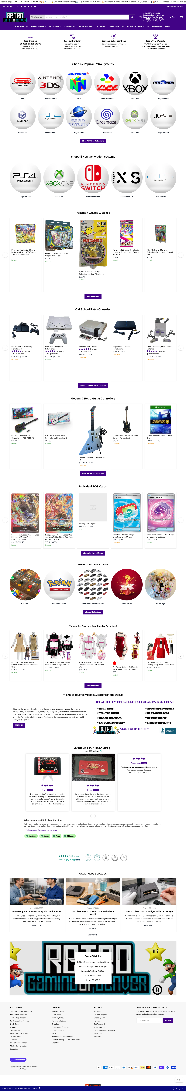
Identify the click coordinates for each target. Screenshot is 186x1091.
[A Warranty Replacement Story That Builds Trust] (37, 895)
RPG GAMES (54, 27)
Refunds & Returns (59, 1024)
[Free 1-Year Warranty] (156, 42)
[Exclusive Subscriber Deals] (114, 42)
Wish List (97, 1040)
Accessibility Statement (61, 1031)
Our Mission (56, 1018)
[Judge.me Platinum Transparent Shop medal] (88, 860)
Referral (97, 1024)
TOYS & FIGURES (85, 27)
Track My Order (100, 1031)
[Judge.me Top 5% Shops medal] (114, 860)
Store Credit (99, 1037)
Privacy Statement (59, 1034)
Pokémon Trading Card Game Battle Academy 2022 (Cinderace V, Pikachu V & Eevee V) (24, 252)
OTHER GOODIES (116, 27)
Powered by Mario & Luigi (18, 1072)
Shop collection (93, 297)
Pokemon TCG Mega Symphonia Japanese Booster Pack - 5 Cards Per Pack (126, 252)
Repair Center (15, 1027)
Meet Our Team (58, 1015)
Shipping (55, 1027)
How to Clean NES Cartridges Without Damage (149, 915)
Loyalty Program (100, 1018)
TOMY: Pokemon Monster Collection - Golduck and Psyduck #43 (160, 252)
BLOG (167, 27)
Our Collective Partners (18, 1046)
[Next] (180, 255)
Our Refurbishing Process (19, 1024)
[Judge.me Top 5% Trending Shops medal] (123, 860)
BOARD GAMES (37, 27)
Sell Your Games (16, 1040)
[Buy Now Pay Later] (72, 42)
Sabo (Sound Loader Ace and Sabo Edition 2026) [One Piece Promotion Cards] (25, 539)
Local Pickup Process (18, 1021)
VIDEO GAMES (21, 27)
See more (92, 938)
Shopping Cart (99, 1021)
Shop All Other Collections (93, 141)
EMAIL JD (19, 729)
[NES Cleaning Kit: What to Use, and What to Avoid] (93, 895)
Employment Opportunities (62, 1040)
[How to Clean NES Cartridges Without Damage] (149, 895)
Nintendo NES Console (88, 348)
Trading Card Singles (87, 526)
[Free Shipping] (30, 42)
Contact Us (14, 1052)
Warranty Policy (58, 1021)
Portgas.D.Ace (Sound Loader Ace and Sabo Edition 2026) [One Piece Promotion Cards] (59, 539)
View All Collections (93, 614)
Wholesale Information (18, 1049)
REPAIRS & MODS (134, 27)
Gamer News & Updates (19, 1037)
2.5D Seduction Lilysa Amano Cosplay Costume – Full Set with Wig (91, 667)
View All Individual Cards (93, 555)
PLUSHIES (101, 27)
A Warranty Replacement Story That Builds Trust (36, 915)
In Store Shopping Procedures (21, 1015)
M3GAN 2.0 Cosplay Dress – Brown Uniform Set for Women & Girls (24, 667)
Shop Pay (77, 46)
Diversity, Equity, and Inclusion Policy (66, 1043)
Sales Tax (13, 1043)
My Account (98, 1015)
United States (174, 6)
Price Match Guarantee (18, 1018)
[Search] (132, 17)
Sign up (167, 1023)
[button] (91, 819)
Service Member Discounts (104, 1034)
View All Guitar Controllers (93, 475)
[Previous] (5, 255)
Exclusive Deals (15, 1034)
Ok (176, 1088)
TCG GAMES (68, 27)
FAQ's (54, 1037)
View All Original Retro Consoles (93, 386)
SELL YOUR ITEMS (154, 27)
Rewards (13, 1031)
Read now (36, 929)
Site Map (55, 1046)
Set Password (99, 1027)
